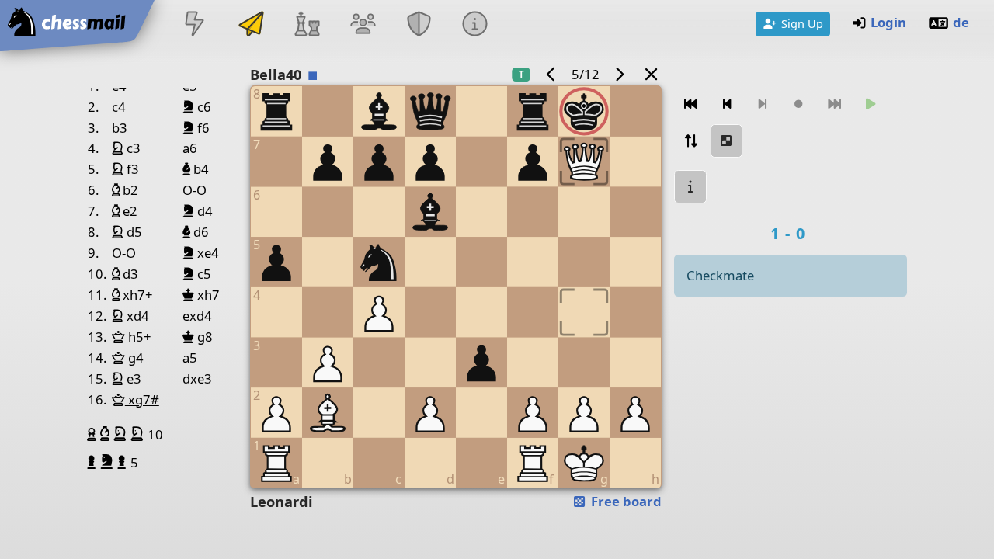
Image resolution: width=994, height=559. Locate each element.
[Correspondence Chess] (251, 25)
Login (888, 22)
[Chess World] (307, 25)
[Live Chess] (195, 25)
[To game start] (690, 104)
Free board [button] (625, 501)
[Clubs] (419, 25)
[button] (93, 434)
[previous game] (550, 74)
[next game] (620, 74)
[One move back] (727, 104)
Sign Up (802, 23)
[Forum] (363, 25)
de (961, 22)
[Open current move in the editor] (727, 141)
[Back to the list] (651, 74)
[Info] (475, 25)
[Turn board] (690, 141)
